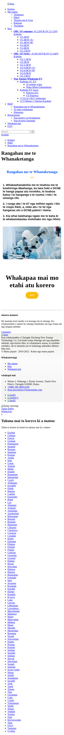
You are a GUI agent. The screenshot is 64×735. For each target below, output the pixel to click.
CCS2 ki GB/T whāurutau (33, 98)
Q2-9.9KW (25, 73)
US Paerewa (32, 95)
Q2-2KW (24, 62)
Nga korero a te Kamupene (27, 118)
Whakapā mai (14, 123)
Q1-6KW (24, 45)
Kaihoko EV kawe (29, 90)
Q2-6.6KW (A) (27, 67)
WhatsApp (6, 411)
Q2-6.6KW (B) (27, 70)
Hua (9, 28)
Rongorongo (13, 115)
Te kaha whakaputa (23, 109)
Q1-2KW (24, 37)
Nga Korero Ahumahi (24, 120)
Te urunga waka (34, 84)
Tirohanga (19, 14)
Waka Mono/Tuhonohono (38, 87)
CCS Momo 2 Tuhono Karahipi (35, 101)
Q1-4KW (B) (26, 42)
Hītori (16, 17)
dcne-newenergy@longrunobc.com (24, 389)
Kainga (11, 9)
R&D (10, 104)
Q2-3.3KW (25, 65)
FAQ (9, 126)
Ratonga (18, 23)
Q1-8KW (24, 48)
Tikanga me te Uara (23, 20)
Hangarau (18, 112)
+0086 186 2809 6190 (18, 387)
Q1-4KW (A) (26, 39)
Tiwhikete (18, 25)
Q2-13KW (25, 76)
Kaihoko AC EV (28, 81)
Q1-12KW (25, 51)
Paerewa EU (32, 92)
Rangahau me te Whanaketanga (29, 106)
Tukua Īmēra (7, 408)
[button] (32, 295)
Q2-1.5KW (25, 59)
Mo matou (12, 12)
